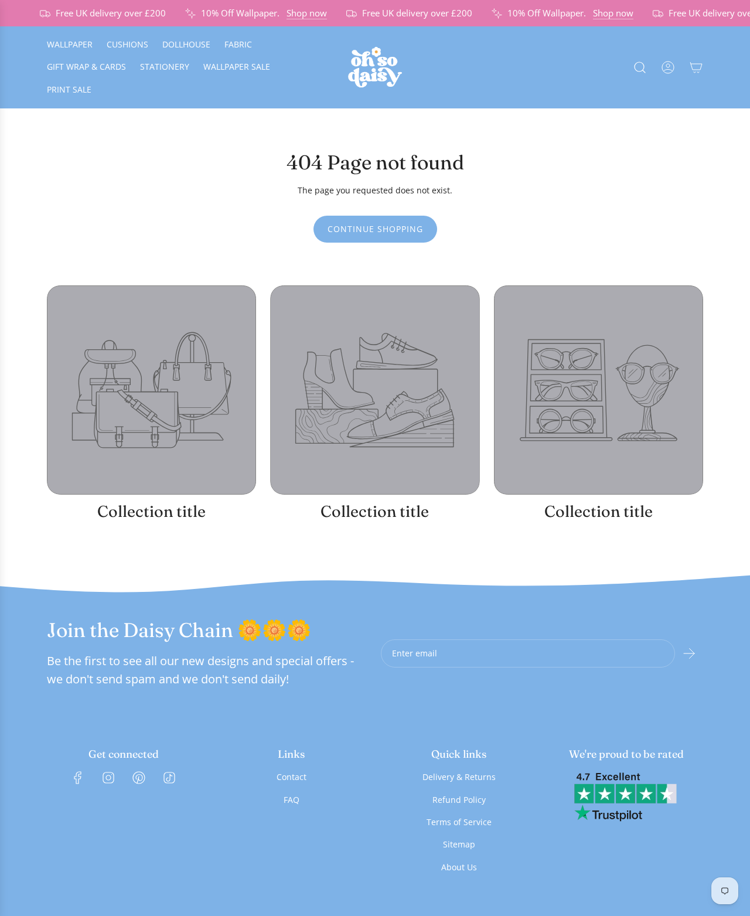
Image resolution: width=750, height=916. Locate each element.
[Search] (640, 67)
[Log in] (668, 67)
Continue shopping (375, 228)
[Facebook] (78, 778)
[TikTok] (169, 778)
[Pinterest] (139, 778)
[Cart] (696, 67)
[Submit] (689, 653)
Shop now (301, 13)
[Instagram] (108, 778)
